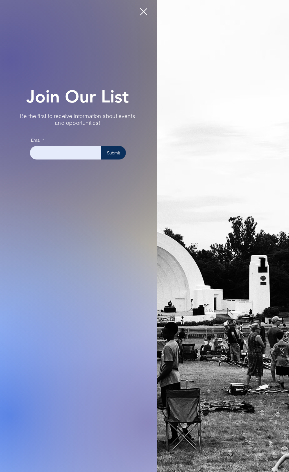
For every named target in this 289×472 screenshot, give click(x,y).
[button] (143, 11)
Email (36, 140)
